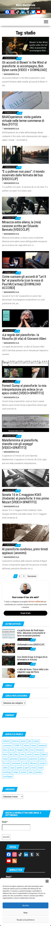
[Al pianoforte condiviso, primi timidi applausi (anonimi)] (25, 532)
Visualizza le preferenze (26, 920)
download (42, 745)
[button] (47, 881)
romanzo (42, 763)
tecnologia (7, 772)
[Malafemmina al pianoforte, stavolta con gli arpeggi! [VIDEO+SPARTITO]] (25, 423)
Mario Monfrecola (25, 5)
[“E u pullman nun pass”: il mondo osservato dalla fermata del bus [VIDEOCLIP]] (25, 154)
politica (42, 759)
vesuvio (23, 772)
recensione (16, 763)
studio (40, 768)
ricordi (25, 763)
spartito (19, 768)
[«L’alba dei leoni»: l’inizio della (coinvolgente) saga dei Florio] (8, 673)
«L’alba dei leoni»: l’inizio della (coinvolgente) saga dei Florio (33, 670)
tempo (15, 772)
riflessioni (33, 763)
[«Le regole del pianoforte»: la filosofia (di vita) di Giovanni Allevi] (25, 318)
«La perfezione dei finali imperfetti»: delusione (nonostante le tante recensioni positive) (31, 633)
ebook (12, 750)
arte (29, 741)
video (31, 772)
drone (5, 750)
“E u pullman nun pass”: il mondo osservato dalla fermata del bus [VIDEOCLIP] (23, 175)
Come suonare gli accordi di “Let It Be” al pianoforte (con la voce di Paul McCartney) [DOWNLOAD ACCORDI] (24, 282)
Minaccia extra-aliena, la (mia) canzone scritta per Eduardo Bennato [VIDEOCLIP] (21, 226)
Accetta (25, 905)
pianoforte (33, 759)
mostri (29, 754)
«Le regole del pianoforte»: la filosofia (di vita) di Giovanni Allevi (24, 337)
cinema (36, 741)
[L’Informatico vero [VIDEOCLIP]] (8, 648)
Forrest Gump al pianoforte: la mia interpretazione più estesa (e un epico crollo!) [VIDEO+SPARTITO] (24, 389)
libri (11, 754)
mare (22, 754)
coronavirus (7, 745)
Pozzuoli (6, 763)
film (26, 750)
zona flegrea (7, 776)
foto (32, 750)
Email (5, 822)
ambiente (6, 741)
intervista (39, 750)
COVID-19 (17, 745)
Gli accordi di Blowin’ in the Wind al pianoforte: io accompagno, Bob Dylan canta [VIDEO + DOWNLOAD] (24, 66)
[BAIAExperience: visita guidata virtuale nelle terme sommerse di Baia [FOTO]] (25, 100)
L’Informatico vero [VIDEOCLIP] (30, 644)
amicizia (15, 741)
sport (27, 768)
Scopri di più (25, 613)
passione (23, 759)
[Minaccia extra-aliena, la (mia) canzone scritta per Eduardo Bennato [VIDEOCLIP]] (25, 205)
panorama (14, 759)
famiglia (20, 750)
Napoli (44, 754)
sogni (12, 768)
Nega (25, 913)
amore (23, 741)
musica (36, 754)
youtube (38, 772)
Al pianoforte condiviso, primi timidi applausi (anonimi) (25, 551)
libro (16, 754)
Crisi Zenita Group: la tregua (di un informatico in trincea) (32, 658)
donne (33, 745)
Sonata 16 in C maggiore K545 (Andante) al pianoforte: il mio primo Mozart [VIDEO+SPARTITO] (25, 498)
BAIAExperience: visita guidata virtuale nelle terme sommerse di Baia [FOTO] (23, 120)
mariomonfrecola (11, 74)
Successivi (31, 576)
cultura (26, 745)
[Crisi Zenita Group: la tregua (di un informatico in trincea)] (8, 660)
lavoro (5, 754)
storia (33, 768)
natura (5, 759)
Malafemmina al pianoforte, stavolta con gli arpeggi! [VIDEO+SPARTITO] (20, 444)
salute (5, 768)
